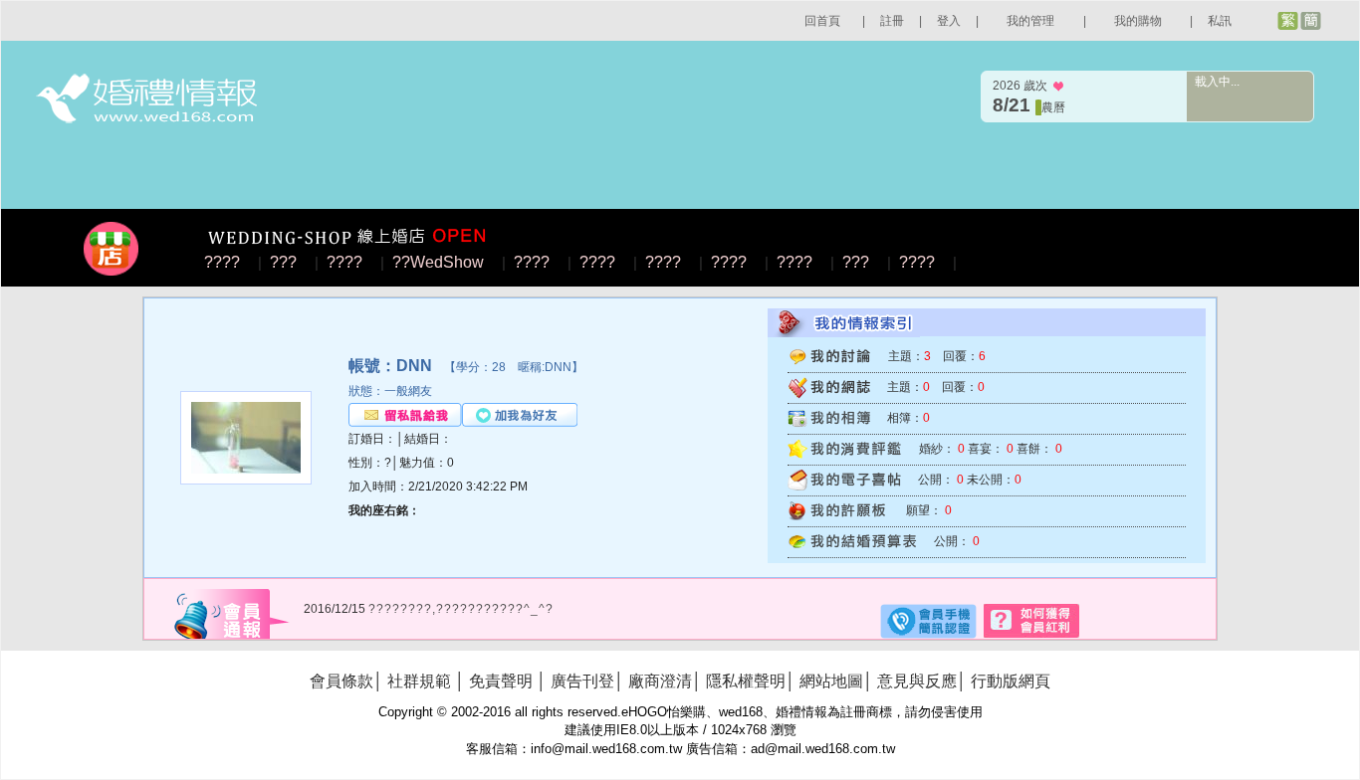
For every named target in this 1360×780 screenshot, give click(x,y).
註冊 (892, 21)
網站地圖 (831, 681)
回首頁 (822, 21)
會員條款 (341, 681)
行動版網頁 (1010, 681)
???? (222, 262)
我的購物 (1138, 21)
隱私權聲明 (746, 681)
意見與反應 (917, 681)
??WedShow (438, 262)
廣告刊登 (582, 681)
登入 (949, 21)
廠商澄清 (660, 681)
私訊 (1220, 21)
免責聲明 (501, 681)
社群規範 (419, 681)
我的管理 (1030, 21)
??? (283, 262)
